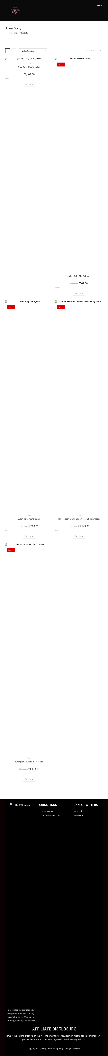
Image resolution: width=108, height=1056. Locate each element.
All (101, 51)
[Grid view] (7, 50)
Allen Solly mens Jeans (29, 519)
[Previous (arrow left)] (5, 528)
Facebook (78, 811)
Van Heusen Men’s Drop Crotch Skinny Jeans (79, 519)
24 (97, 51)
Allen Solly (24, 33)
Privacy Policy (47, 811)
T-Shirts (79, 272)
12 (94, 51)
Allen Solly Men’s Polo (79, 276)
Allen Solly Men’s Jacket (29, 67)
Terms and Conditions (51, 815)
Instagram (78, 815)
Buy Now (29, 84)
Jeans (29, 515)
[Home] (6, 33)
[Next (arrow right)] (103, 528)
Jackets (29, 63)
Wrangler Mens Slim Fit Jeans (29, 761)
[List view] (14, 50)
